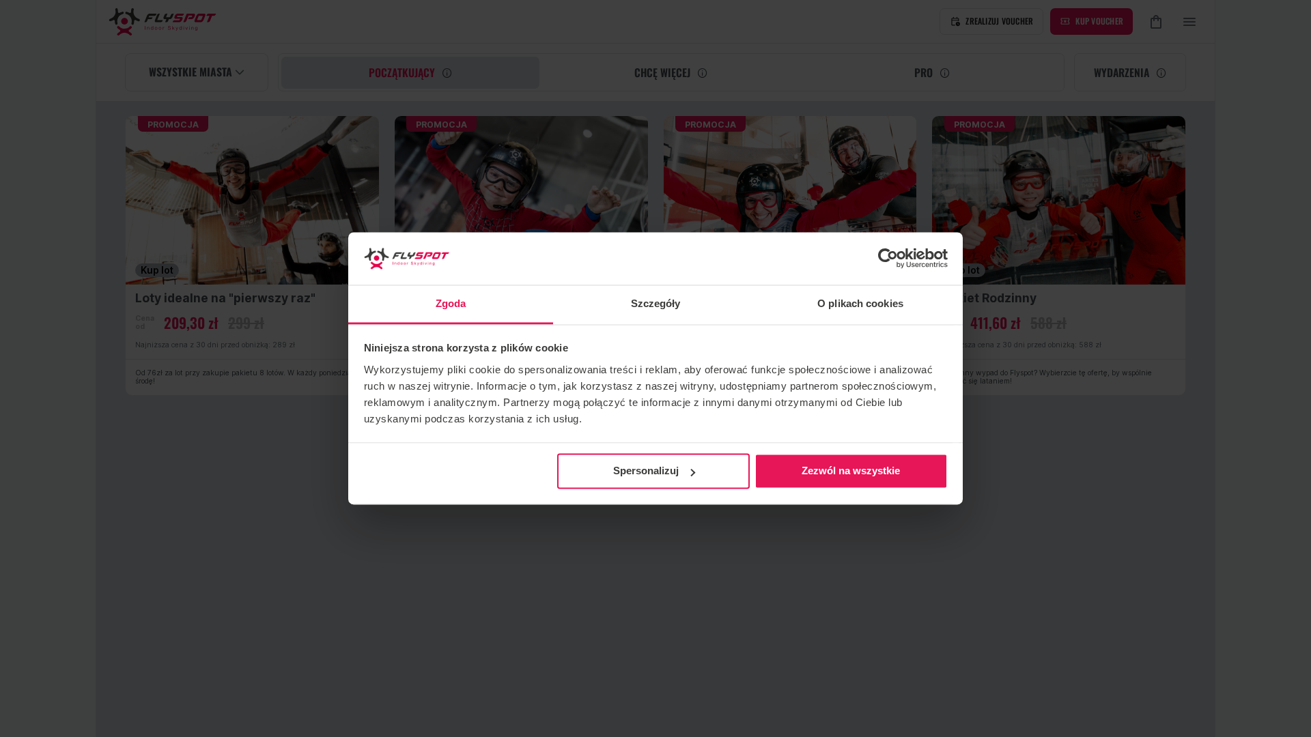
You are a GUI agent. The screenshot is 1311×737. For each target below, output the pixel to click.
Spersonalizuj (646, 471)
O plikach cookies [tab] (860, 303)
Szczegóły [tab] (656, 303)
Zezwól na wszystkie (851, 471)
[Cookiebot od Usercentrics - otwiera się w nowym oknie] (888, 258)
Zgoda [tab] (451, 303)
